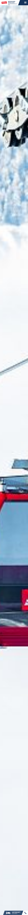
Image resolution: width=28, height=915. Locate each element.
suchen (16, 912)
